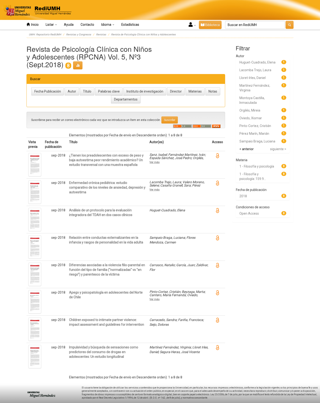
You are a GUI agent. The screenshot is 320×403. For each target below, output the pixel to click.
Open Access (249, 213)
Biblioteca (212, 25)
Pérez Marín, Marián (254, 133)
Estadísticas (130, 24)
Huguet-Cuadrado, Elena (257, 62)
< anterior (246, 149)
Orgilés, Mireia (249, 110)
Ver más (154, 162)
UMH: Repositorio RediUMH (45, 34)
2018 (243, 196)
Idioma (106, 24)
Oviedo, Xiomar (250, 118)
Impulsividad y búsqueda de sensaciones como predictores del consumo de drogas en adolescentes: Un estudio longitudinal (103, 351)
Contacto (87, 24)
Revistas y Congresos (78, 34)
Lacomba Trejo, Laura (255, 70)
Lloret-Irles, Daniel (252, 78)
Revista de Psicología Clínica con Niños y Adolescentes (143, 34)
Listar (50, 24)
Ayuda (69, 24)
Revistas (101, 34)
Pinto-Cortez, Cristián (255, 126)
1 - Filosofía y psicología (256, 166)
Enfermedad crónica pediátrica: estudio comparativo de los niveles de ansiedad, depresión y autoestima (107, 187)
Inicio (34, 24)
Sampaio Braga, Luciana (257, 141)
